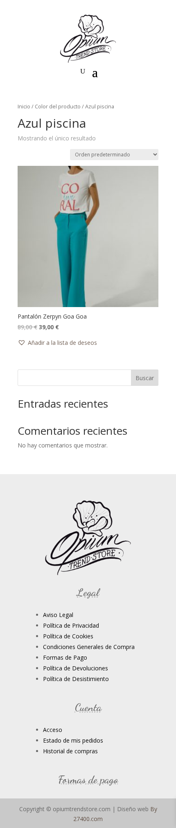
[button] (57, 343)
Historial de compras (70, 751)
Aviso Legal (58, 615)
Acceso (52, 730)
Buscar (144, 378)
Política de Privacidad (71, 625)
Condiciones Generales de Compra (89, 647)
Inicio (24, 106)
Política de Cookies (68, 636)
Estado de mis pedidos (73, 740)
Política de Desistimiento (76, 679)
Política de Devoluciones (75, 668)
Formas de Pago (65, 657)
